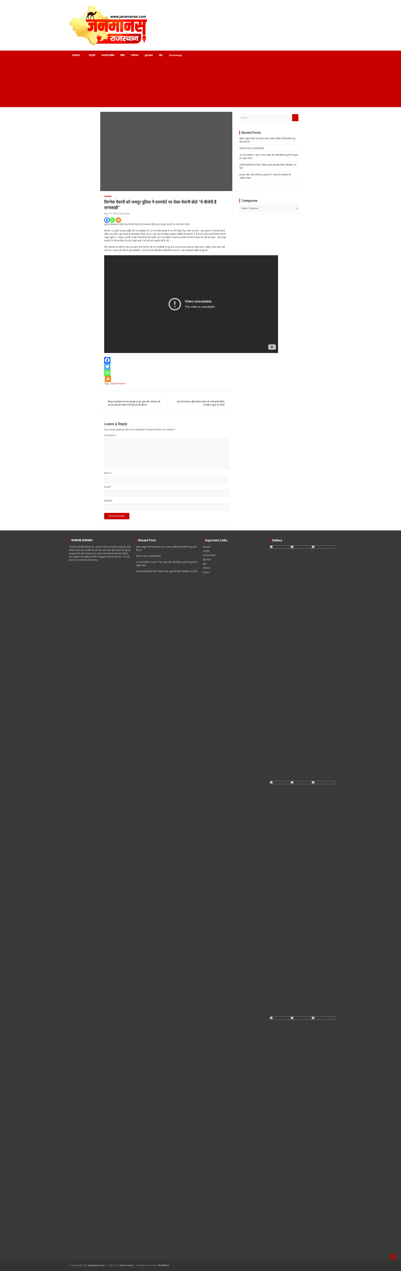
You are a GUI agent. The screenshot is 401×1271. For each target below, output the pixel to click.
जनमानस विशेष (108, 55)
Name (108, 473)
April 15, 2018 (111, 213)
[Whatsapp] (112, 220)
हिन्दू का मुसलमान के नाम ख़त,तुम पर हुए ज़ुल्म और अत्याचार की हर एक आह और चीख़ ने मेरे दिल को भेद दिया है (134, 403)
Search (295, 117)
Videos (206, 572)
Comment (110, 435)
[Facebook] (107, 220)
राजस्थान (76, 55)
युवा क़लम (149, 55)
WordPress (163, 1265)
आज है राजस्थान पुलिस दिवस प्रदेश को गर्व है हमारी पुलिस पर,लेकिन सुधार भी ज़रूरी (200, 403)
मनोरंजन (134, 55)
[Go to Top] (393, 1257)
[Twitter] (107, 366)
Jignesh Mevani (117, 383)
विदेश (122, 55)
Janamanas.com (96, 1265)
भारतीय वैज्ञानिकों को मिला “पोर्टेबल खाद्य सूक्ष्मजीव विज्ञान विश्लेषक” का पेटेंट (167, 571)
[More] (118, 220)
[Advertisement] (196, 84)
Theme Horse (126, 1265)
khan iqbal (125, 213)
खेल (160, 55)
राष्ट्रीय (92, 55)
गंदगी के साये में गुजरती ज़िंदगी (251, 148)
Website (108, 500)
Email (107, 486)
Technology (175, 55)
